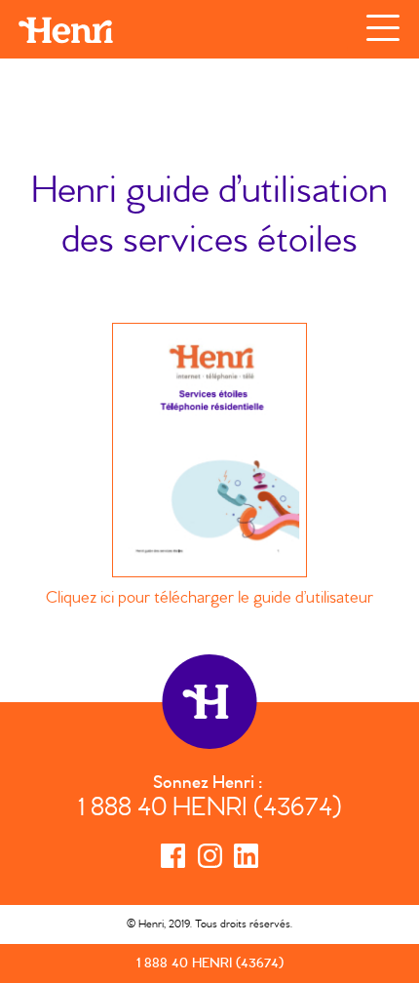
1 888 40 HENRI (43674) (210, 810)
